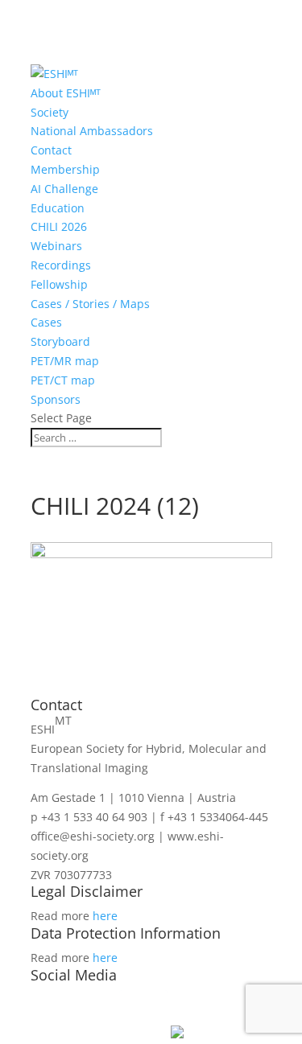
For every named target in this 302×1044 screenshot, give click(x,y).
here (105, 915)
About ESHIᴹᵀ (66, 93)
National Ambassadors (92, 130)
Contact (51, 150)
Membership (65, 169)
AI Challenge (64, 188)
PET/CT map (63, 380)
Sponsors (56, 399)
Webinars (56, 245)
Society (49, 112)
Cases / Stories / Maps (90, 303)
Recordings (61, 265)
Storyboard (60, 341)
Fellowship (59, 284)
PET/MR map (65, 360)
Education (58, 208)
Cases (46, 322)
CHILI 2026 (59, 226)
